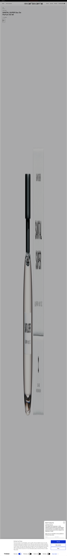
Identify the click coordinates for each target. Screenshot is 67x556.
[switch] (30, 554)
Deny (58, 548)
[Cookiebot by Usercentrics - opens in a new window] (6, 554)
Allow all (58, 541)
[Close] (64, 522)
